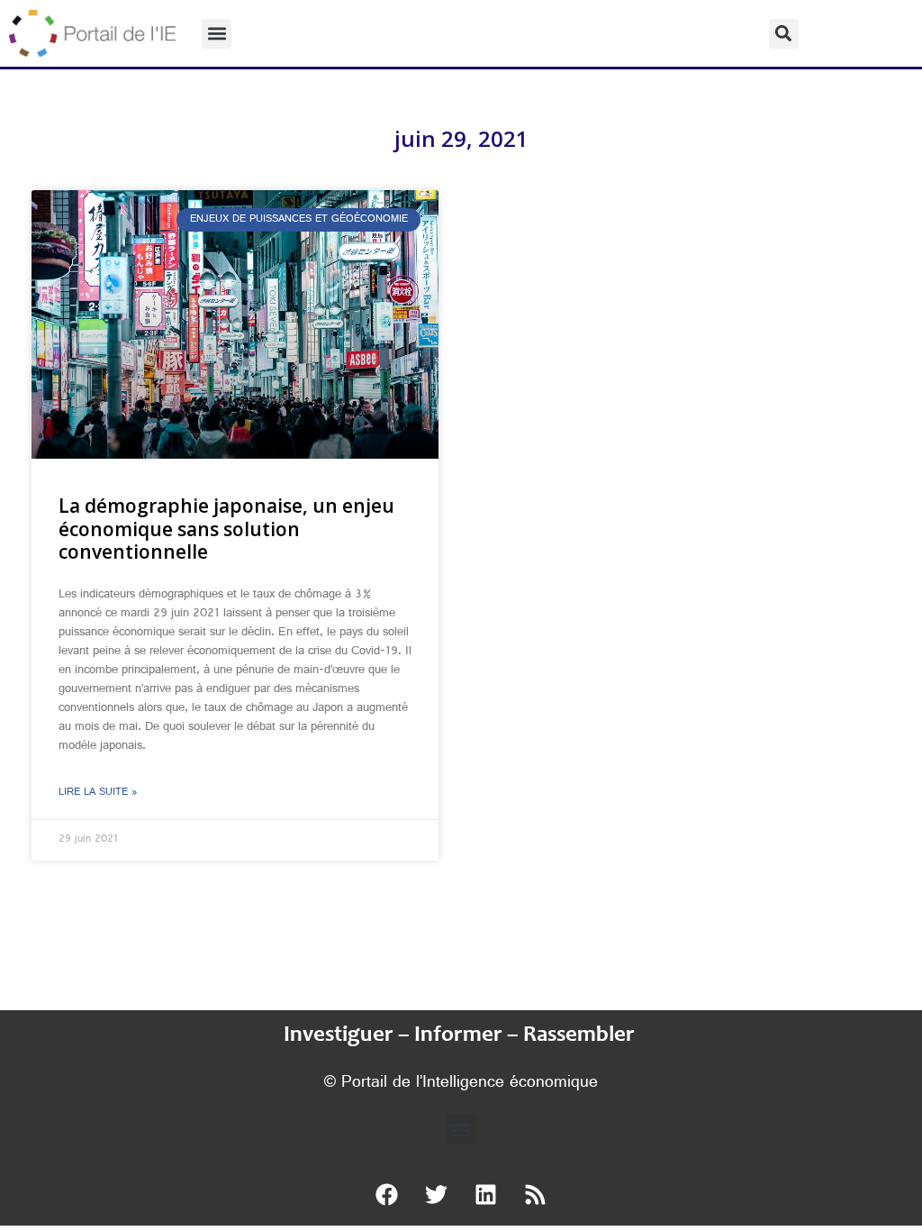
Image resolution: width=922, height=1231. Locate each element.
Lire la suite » (98, 793)
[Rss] (535, 1194)
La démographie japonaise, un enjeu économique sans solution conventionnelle (226, 528)
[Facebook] (387, 1194)
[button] (216, 34)
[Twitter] (436, 1194)
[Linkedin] (486, 1194)
